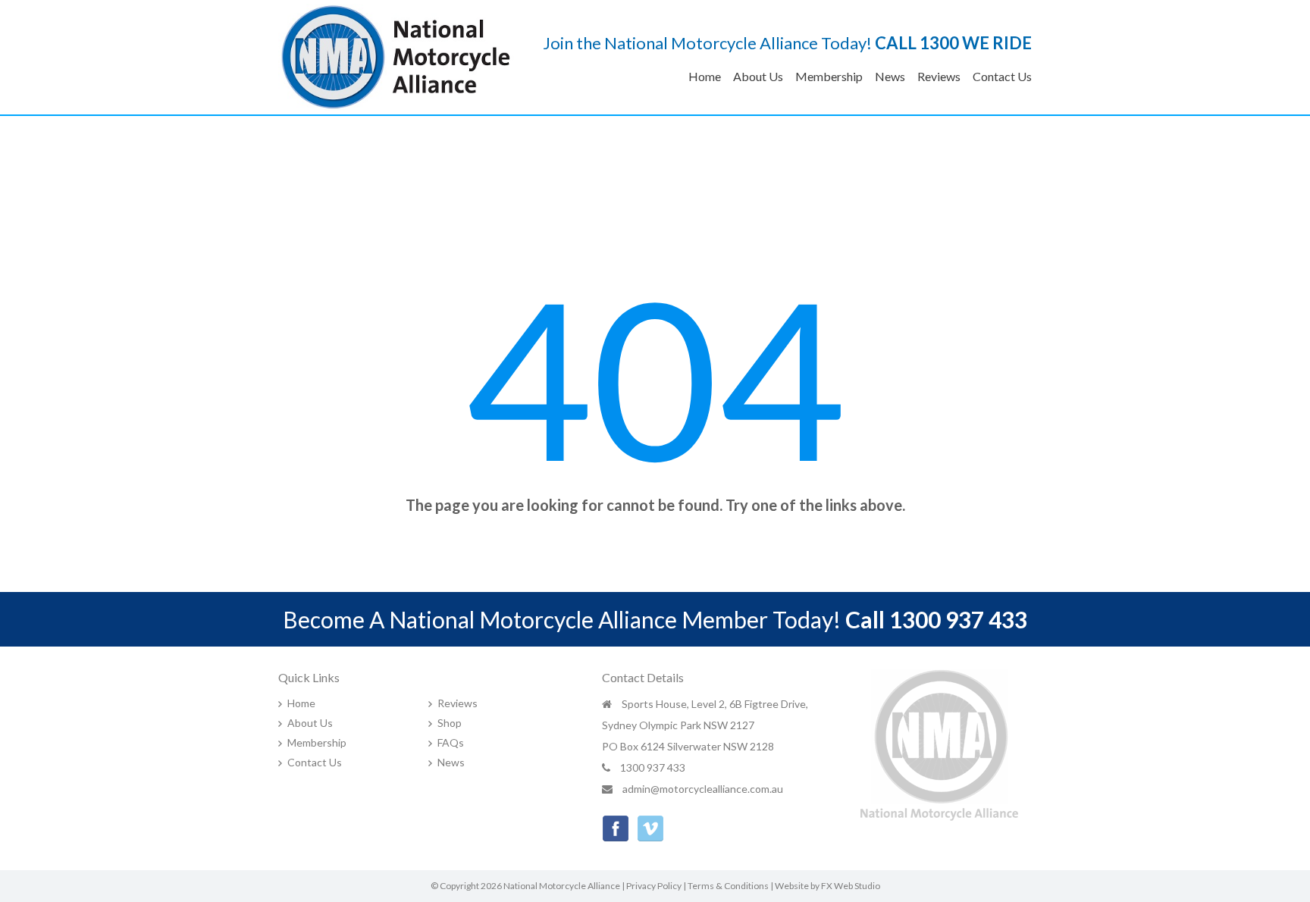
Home (704, 76)
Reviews (939, 76)
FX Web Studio (850, 885)
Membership (829, 76)
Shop (449, 722)
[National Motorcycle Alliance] (396, 55)
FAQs (450, 742)
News (890, 76)
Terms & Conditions (728, 885)
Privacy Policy (654, 885)
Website (792, 885)
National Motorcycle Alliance (561, 885)
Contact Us (1002, 76)
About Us (758, 76)
